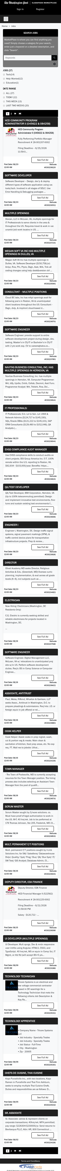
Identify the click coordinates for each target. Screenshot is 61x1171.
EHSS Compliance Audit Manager (26, 449)
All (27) (10, 93)
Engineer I (11, 524)
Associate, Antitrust (18, 693)
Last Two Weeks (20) (17, 105)
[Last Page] (20, 114)
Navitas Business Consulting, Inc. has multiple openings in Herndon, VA (29, 369)
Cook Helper (13, 731)
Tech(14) (10, 74)
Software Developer (18, 175)
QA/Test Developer (17, 487)
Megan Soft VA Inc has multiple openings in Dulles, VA (25, 252)
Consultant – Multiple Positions (26, 291)
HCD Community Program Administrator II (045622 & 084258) (27, 122)
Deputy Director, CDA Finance (24, 881)
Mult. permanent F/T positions (24, 844)
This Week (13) (14, 101)
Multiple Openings (17, 213)
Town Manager (14, 768)
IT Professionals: (16, 408)
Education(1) (12, 82)
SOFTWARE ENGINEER (17, 652)
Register (40, 9)
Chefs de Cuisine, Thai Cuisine (24, 1072)
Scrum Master (14, 806)
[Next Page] (15, 114)
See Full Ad (42, 159)
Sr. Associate (13, 1112)
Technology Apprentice (20, 1021)
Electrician (12, 600)
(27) (7, 70)
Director (11, 562)
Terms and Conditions (30, 1161)
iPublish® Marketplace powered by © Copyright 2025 (30, 1167)
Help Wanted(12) (14, 78)
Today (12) (11, 97)
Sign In (20, 9)
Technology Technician (20, 976)
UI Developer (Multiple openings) (26, 938)
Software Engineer (17, 329)
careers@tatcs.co (39, 345)
